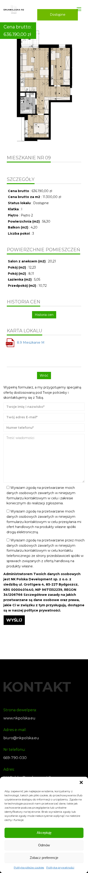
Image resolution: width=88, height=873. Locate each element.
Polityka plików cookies (29, 867)
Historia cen (44, 315)
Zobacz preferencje (44, 858)
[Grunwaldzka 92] (13, 9)
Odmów (44, 845)
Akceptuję (44, 833)
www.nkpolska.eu (19, 718)
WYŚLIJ (14, 620)
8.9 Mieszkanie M (30, 342)
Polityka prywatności (60, 867)
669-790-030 (15, 758)
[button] (81, 782)
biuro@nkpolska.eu (21, 738)
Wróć (44, 375)
